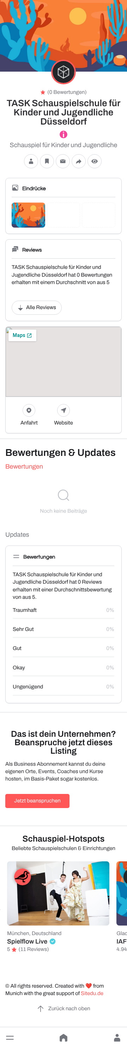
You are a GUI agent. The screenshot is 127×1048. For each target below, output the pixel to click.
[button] (9, 1037)
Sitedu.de (92, 993)
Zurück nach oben (69, 1009)
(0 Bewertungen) (66, 92)
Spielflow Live (27, 941)
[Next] (126, 909)
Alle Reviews (41, 308)
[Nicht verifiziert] (63, 134)
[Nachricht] (63, 161)
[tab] (63, 466)
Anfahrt (29, 423)
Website (63, 423)
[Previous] (0, 909)
